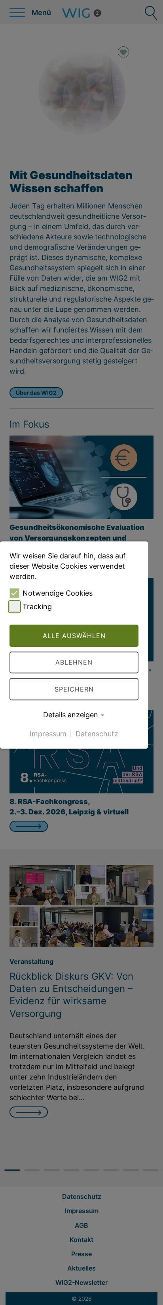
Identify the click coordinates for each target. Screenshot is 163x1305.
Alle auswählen (74, 636)
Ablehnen (74, 663)
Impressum (48, 733)
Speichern (74, 689)
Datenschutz (97, 733)
